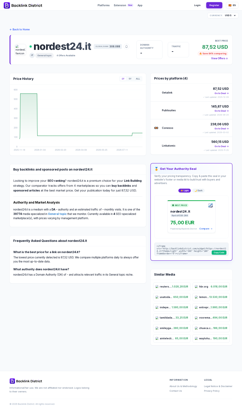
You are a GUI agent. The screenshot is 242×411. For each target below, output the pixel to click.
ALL (138, 79)
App (140, 5)
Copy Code (219, 252)
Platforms (104, 5)
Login (197, 5)
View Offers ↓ (219, 58)
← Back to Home (20, 29)
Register (214, 5)
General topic (44, 55)
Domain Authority (146, 46)
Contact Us (176, 390)
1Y (123, 79)
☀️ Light (185, 190)
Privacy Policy (212, 390)
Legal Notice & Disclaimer (218, 386)
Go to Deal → (222, 93)
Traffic (176, 46)
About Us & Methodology (183, 386)
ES (234, 5)
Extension (123, 5)
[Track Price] (126, 46)
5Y (130, 79)
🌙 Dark (198, 190)
